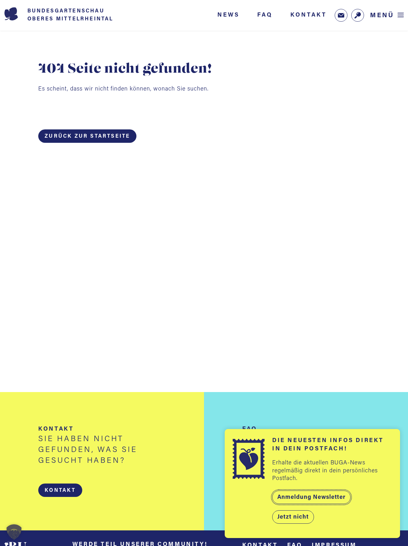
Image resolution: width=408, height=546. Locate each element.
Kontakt (308, 15)
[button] (60, 490)
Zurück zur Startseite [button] (87, 136)
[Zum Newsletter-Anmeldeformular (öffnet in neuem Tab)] (341, 15)
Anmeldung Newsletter (311, 497)
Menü (382, 15)
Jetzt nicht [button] (293, 517)
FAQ (265, 15)
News (228, 15)
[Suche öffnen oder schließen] (357, 15)
